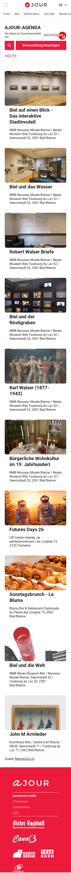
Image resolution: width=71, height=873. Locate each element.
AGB (16, 813)
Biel (17, 13)
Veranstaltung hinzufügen (41, 45)
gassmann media (24, 795)
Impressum (20, 801)
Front (6, 13)
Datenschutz (21, 807)
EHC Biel (49, 13)
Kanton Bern (31, 13)
